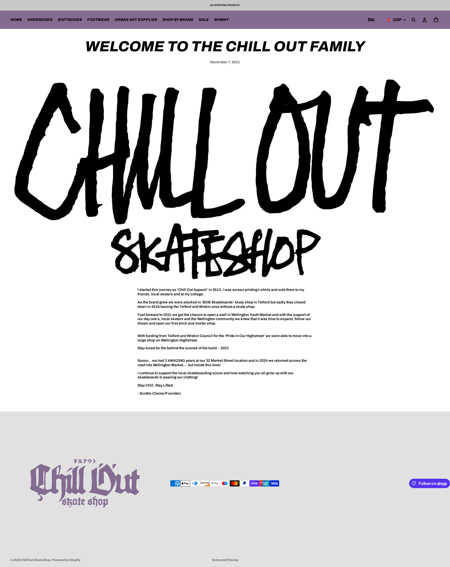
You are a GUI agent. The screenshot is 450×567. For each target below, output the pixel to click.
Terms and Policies (225, 560)
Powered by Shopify (66, 560)
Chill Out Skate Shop (36, 560)
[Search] (413, 20)
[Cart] (436, 20)
